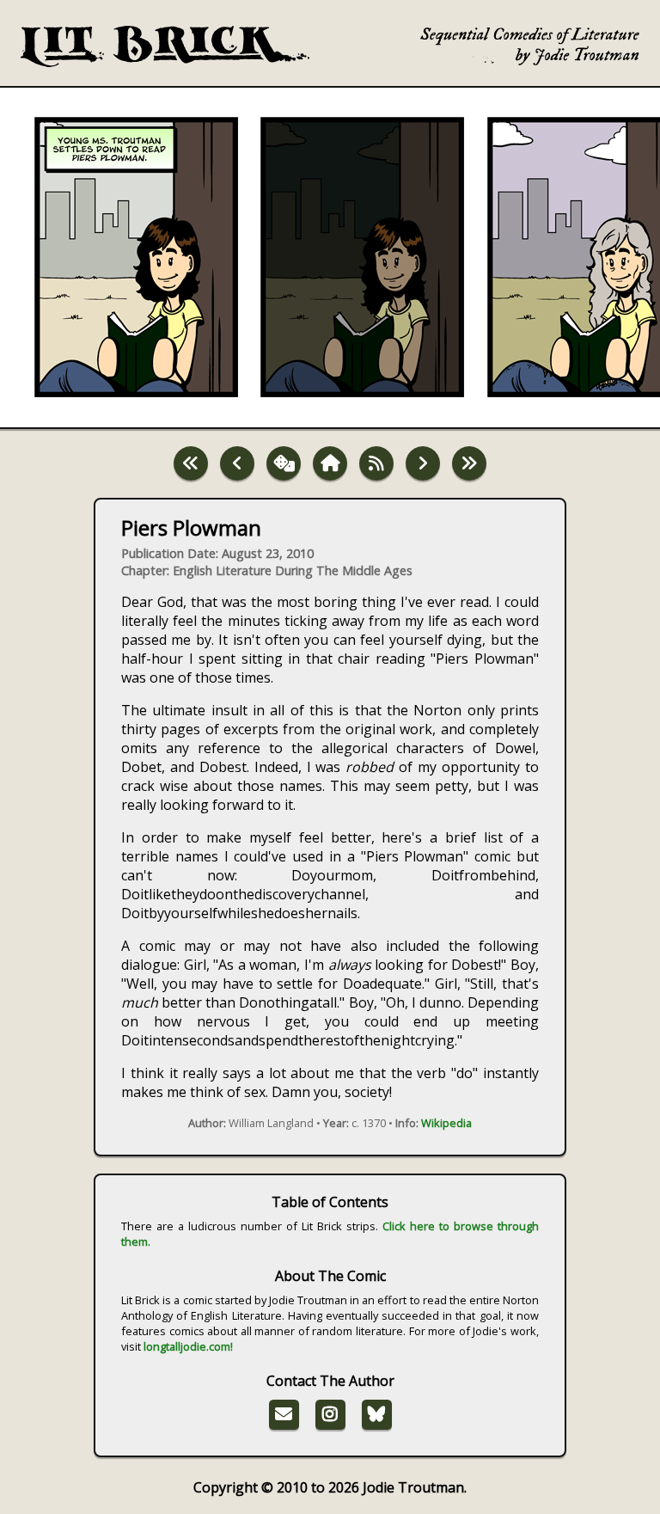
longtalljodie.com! (188, 1346)
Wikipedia (446, 1123)
